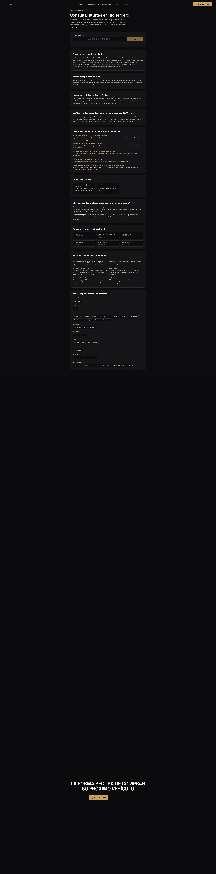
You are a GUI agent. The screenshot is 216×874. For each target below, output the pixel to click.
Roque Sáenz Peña (118, 365)
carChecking (9, 4)
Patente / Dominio (78, 35)
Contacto (125, 4)
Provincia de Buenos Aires (81, 316)
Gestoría (117, 4)
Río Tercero (90, 327)
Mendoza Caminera (92, 342)
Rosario (84, 335)
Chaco (108, 365)
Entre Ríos (85, 365)
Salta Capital (77, 350)
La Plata (94, 316)
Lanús (109, 316)
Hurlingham (89, 320)
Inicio (80, 4)
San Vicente (106, 320)
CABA (75, 308)
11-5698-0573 (119, 797)
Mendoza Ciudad (79, 342)
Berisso (116, 316)
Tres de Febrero (78, 320)
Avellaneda (102, 316)
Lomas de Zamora (132, 316)
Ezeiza (123, 316)
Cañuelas (97, 320)
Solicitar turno (203, 4)
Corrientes (77, 365)
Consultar (136, 39)
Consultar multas (106, 4)
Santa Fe (76, 335)
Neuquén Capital (78, 357)
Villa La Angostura (91, 357)
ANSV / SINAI (77, 301)
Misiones (93, 365)
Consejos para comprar (92, 4)
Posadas (101, 365)
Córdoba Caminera (79, 327)
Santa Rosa (130, 365)
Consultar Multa (79, 10)
